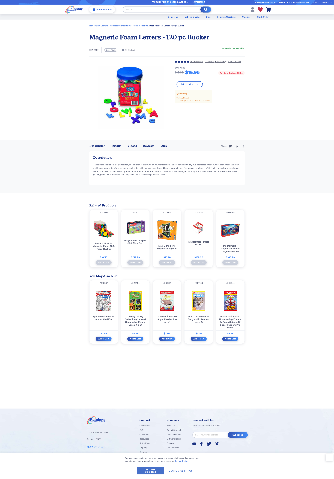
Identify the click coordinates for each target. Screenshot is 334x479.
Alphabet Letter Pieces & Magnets (133, 25)
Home (92, 25)
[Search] (205, 10)
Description (97, 145)
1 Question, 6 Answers (215, 61)
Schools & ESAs (192, 16)
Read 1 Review (196, 61)
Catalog (170, 443)
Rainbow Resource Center (96, 421)
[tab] (97, 146)
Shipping (143, 447)
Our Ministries (173, 447)
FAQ (141, 430)
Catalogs (246, 16)
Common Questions (226, 16)
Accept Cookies (150, 471)
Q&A (164, 145)
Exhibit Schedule (174, 430)
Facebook (243, 146)
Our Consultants (174, 434)
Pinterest (237, 146)
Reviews (148, 145)
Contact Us (173, 16)
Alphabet (114, 25)
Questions (144, 434)
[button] (252, 9)
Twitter (230, 146)
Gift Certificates (174, 438)
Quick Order (263, 16)
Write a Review (234, 61)
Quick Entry (144, 443)
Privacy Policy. (181, 460)
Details (116, 145)
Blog (208, 16)
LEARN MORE (198, 2)
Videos (132, 145)
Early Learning (102, 25)
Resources (144, 438)
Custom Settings (181, 470)
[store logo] (74, 9)
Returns (143, 452)
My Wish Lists (260, 9)
